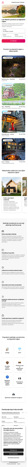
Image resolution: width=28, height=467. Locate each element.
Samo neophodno (13, 454)
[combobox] (13, 31)
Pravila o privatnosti (11, 464)
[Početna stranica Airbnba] (3, 2)
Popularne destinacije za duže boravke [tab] (11, 412)
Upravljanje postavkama (13, 457)
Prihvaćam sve (13, 450)
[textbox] (7, 36)
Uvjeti (18, 464)
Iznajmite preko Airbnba (17, 2)
